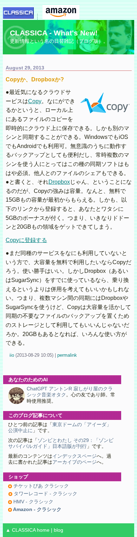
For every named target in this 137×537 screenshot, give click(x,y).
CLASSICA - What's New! (54, 33)
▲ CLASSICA (20, 530)
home (43, 530)
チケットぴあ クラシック (40, 486)
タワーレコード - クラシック (44, 493)
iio (11, 355)
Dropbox (59, 182)
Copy (34, 101)
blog (58, 530)
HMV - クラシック (32, 501)
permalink (67, 355)
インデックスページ (74, 456)
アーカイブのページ (74, 462)
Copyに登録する (26, 240)
